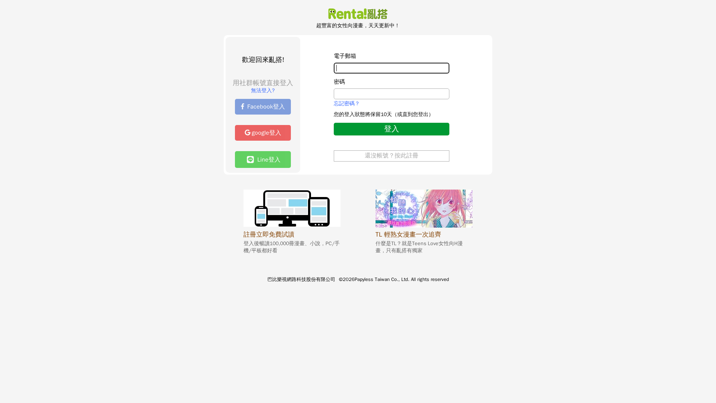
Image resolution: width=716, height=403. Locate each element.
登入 (391, 129)
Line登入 (267, 159)
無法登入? (263, 90)
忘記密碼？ (347, 103)
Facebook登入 (266, 106)
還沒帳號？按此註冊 (391, 155)
